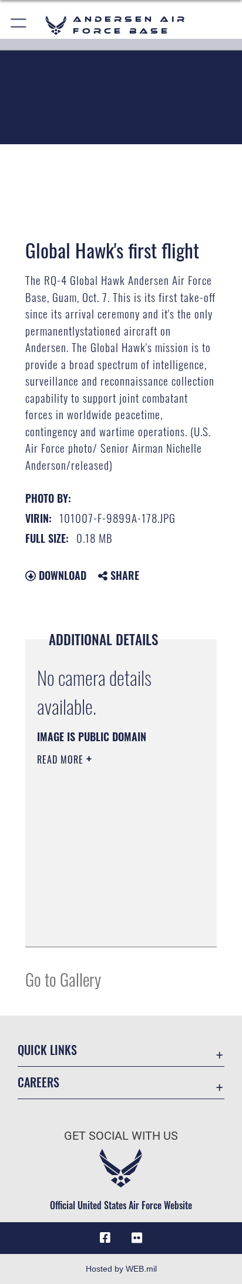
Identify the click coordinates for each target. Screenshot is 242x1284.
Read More (61, 759)
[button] (19, 25)
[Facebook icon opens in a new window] (105, 1238)
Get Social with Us (121, 1136)
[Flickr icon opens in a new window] (137, 1238)
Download (61, 575)
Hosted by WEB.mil (121, 1268)
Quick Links (47, 1050)
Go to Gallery (63, 978)
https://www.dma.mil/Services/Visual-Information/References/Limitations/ (108, 924)
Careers (38, 1082)
